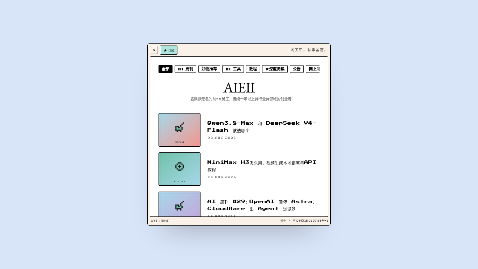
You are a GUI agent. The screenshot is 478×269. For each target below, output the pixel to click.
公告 (297, 69)
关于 (283, 220)
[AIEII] (154, 50)
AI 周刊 (185, 69)
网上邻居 (316, 69)
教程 (253, 69)
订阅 (171, 50)
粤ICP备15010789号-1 (310, 220)
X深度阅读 (274, 69)
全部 (165, 69)
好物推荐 (209, 69)
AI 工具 (233, 69)
